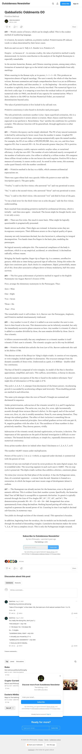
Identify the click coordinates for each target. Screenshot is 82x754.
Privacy (40, 740)
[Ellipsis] (76, 601)
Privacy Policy (56, 708)
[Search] (53, 4)
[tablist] (13, 583)
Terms (46, 740)
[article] (41, 671)
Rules (7, 667)
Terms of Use (50, 706)
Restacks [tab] (18, 583)
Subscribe (65, 4)
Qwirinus (12, 601)
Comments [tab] (9, 583)
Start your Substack (36, 745)
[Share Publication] (57, 4)
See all (8, 708)
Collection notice (55, 740)
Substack (31, 750)
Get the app (51, 745)
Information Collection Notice (40, 708)
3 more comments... (11, 651)
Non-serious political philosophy (16, 670)
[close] (60, 676)
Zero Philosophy (14, 20)
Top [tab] (7, 661)
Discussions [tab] (20, 661)
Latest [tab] (12, 661)
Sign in (75, 4)
